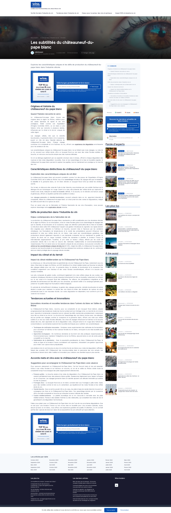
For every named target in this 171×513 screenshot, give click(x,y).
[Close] (118, 243)
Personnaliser (124, 510)
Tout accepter (110, 510)
